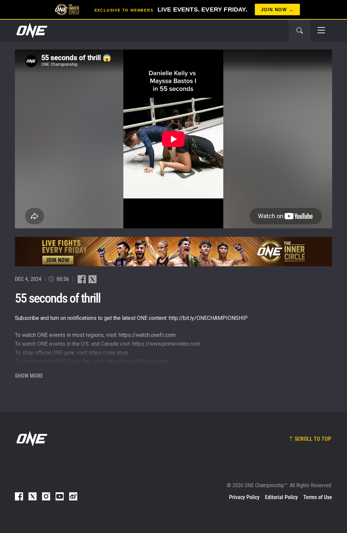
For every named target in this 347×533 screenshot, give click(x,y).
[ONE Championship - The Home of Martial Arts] (31, 30)
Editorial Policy (281, 497)
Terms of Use (317, 497)
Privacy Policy (244, 497)
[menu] (321, 30)
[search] (299, 30)
